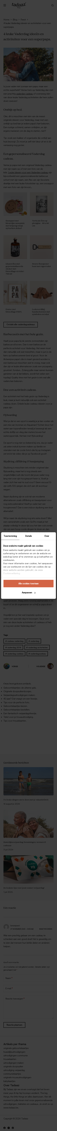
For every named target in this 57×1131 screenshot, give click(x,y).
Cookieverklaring (11, 573)
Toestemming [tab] (10, 536)
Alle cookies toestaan (28, 583)
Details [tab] (28, 536)
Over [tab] (46, 536)
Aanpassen (27, 592)
